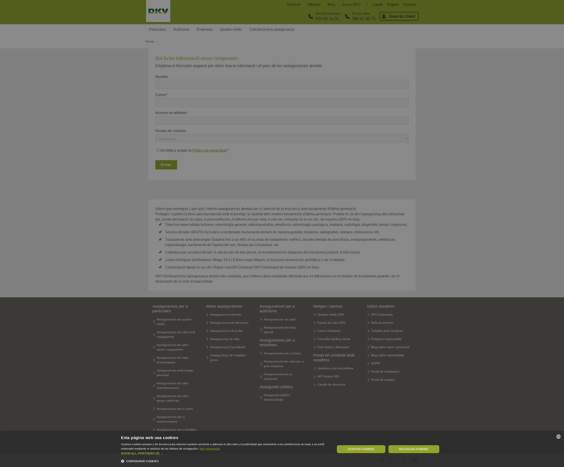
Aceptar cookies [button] (361, 449)
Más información (209, 448)
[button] (225, 453)
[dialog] (282, 449)
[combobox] (558, 436)
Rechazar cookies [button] (413, 449)
